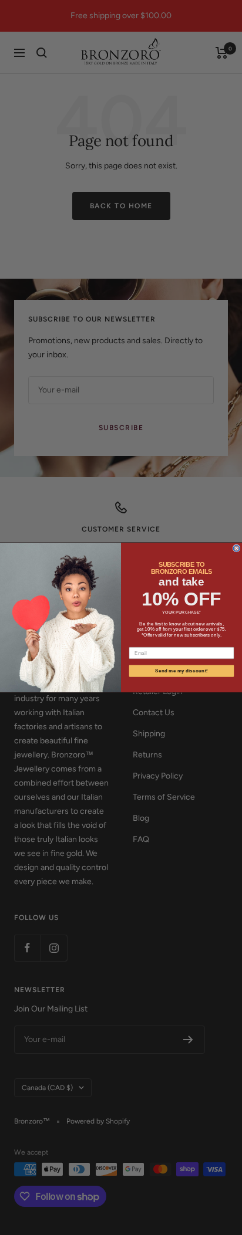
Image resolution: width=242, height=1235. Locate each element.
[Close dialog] (236, 548)
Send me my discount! (181, 671)
